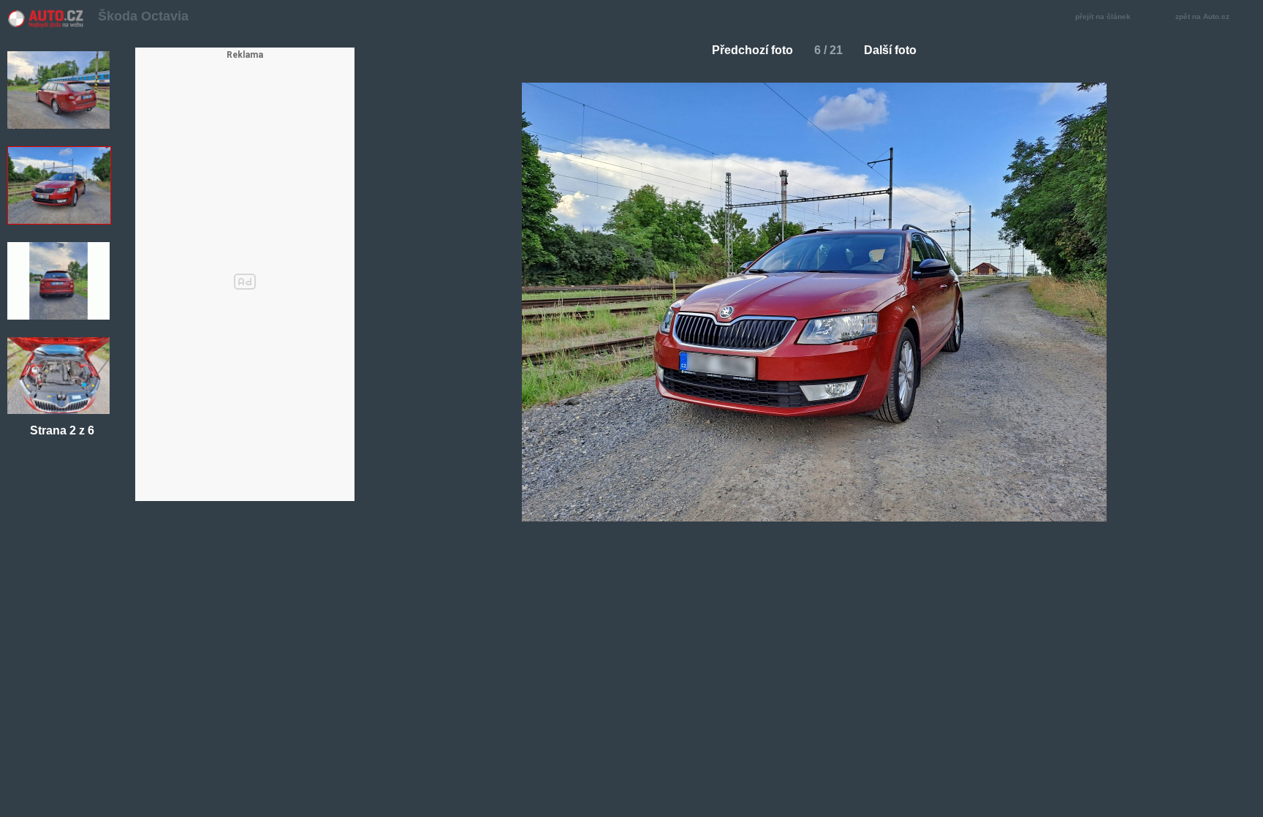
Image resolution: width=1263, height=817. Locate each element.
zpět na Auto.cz (1202, 16)
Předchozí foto (752, 50)
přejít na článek (1103, 16)
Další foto (890, 50)
